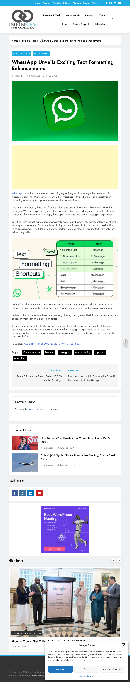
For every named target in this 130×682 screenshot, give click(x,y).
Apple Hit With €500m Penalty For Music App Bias (51, 344)
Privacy (90, 676)
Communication (31, 352)
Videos (94, 3)
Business (90, 15)
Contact (46, 3)
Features (49, 352)
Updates (100, 352)
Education (100, 24)
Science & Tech (52, 15)
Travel (102, 15)
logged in (34, 409)
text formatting (83, 352)
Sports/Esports (81, 24)
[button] (123, 645)
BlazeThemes (38, 675)
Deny (87, 669)
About (37, 3)
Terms (86, 3)
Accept (60, 669)
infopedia (19, 75)
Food (65, 24)
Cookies (82, 676)
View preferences (113, 669)
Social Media (72, 15)
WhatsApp (17, 193)
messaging (64, 352)
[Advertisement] (65, 167)
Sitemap (77, 3)
